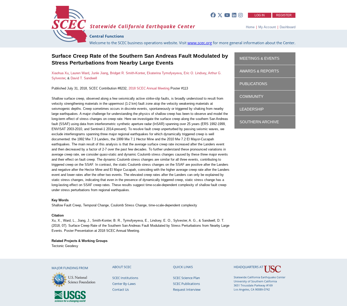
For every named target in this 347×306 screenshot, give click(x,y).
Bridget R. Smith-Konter (127, 73)
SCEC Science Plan (186, 278)
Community (251, 97)
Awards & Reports (259, 71)
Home (250, 27)
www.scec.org (199, 42)
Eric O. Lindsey (195, 73)
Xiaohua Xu (60, 73)
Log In (260, 15)
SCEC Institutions (125, 278)
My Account (267, 27)
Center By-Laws (124, 283)
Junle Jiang (99, 73)
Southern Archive (259, 122)
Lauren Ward (80, 73)
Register (284, 15)
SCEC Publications (186, 283)
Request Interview (186, 289)
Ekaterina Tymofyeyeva (164, 73)
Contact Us (120, 289)
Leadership (252, 109)
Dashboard (287, 27)
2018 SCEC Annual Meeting (149, 88)
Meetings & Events (259, 58)
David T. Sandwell (84, 78)
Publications (253, 84)
